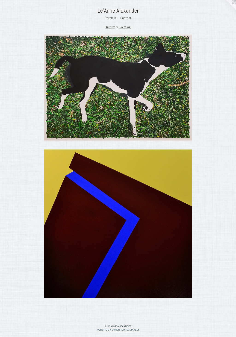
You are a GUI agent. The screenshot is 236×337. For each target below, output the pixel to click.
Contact (125, 17)
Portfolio (111, 17)
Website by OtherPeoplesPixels (118, 329)
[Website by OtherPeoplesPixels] (227, 9)
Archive (110, 27)
